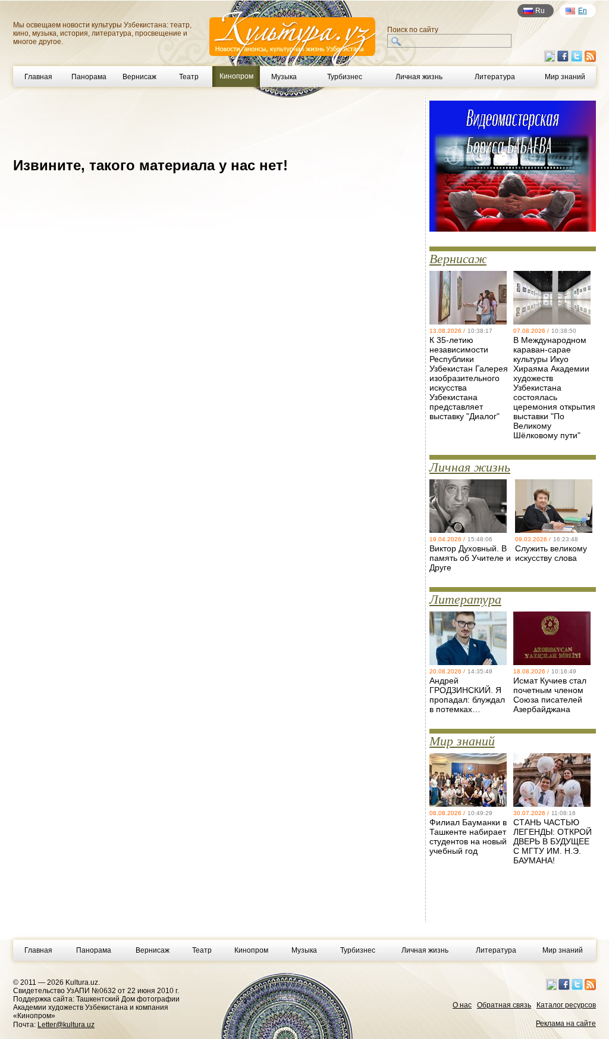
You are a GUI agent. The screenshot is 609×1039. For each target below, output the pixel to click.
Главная (38, 77)
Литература (495, 77)
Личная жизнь (418, 77)
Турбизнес (344, 77)
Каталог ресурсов (566, 1005)
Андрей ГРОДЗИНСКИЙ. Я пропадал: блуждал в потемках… (467, 695)
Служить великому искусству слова (551, 553)
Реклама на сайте (566, 1023)
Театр (189, 77)
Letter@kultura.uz (66, 1025)
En (582, 11)
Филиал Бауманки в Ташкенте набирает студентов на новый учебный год (468, 837)
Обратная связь (504, 1005)
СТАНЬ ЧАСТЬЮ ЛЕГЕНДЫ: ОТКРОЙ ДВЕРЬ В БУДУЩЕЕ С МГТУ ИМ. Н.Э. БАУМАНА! (552, 841)
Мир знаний (565, 77)
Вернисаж (139, 77)
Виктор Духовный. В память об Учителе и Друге (470, 558)
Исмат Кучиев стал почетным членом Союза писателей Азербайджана (549, 695)
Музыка (284, 77)
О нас (462, 1005)
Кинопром (251, 950)
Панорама (88, 77)
